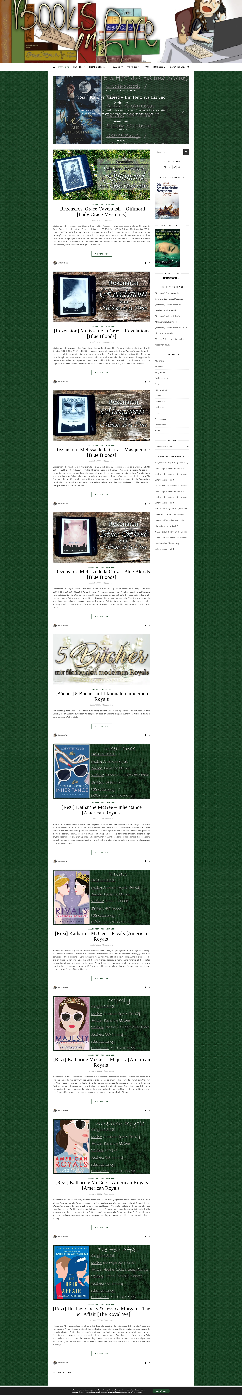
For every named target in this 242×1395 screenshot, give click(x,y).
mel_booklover (161, 463)
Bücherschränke (162, 378)
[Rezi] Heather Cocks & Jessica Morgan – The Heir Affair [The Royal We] (101, 1311)
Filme (157, 384)
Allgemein (112, 91)
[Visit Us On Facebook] (169, 167)
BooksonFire (63, 263)
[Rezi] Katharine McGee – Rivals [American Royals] (101, 936)
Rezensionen (128, 91)
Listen (108, 689)
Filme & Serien (97, 67)
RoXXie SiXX (161, 486)
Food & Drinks (161, 390)
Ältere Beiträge (64, 1373)
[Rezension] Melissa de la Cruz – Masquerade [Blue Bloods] (102, 452)
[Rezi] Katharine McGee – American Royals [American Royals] (101, 1185)
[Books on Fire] (121, 30)
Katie (157, 509)
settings (139, 1392)
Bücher (77, 67)
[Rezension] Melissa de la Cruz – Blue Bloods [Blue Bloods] (101, 574)
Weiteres (132, 67)
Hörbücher (159, 407)
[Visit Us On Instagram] (165, 167)
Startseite (63, 67)
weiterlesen (121, 121)
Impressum (159, 67)
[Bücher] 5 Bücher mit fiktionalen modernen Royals (101, 696)
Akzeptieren (161, 1391)
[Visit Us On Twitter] (174, 167)
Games (116, 67)
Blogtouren (160, 372)
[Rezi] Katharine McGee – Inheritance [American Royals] (102, 810)
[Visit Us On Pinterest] (179, 167)
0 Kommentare (107, 220)
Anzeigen (159, 366)
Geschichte (159, 401)
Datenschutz (177, 67)
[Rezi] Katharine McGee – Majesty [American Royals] (101, 1062)
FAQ (147, 67)
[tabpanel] (121, 110)
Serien (157, 430)
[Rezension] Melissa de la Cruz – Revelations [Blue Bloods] (101, 333)
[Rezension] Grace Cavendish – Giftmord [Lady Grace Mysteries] (101, 211)
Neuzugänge (160, 419)
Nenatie (158, 520)
